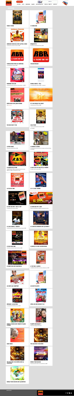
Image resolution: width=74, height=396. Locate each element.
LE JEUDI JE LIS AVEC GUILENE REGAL (38, 246)
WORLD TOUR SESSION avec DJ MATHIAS (16, 382)
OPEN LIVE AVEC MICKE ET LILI (37, 304)
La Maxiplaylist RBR (12, 167)
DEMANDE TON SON (11, 83)
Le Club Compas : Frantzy (13, 226)
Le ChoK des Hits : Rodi (36, 206)
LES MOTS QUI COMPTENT (13, 286)
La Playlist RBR (11, 188)
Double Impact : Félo (35, 83)
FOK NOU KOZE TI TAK (12, 125)
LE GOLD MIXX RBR (11, 246)
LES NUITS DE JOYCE (34, 286)
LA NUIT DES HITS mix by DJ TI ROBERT (39, 167)
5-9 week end (33, 26)
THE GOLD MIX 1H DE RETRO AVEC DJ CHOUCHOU (15, 362)
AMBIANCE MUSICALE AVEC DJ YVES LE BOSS (17, 44)
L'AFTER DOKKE (10, 146)
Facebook (10, 105)
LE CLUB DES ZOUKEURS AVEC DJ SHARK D (39, 226)
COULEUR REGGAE (34, 64)
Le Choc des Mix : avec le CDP (14, 206)
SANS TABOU (10, 344)
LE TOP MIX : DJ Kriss (35, 266)
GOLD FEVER (33, 125)
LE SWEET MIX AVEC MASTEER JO (14, 266)
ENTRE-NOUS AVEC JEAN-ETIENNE (14, 103)
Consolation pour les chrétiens (15, 64)
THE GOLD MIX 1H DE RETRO (36, 344)
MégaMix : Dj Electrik (12, 304)
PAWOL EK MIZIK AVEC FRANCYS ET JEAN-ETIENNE (16, 324)
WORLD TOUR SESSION (35, 362)
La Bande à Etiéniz (35, 146)
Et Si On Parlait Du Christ (37, 103)
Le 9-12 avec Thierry (35, 188)
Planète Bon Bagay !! (35, 324)
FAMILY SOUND (10, 26)
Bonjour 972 (33, 44)
